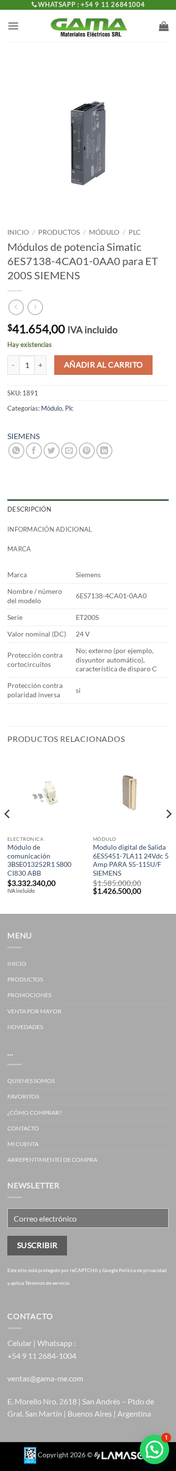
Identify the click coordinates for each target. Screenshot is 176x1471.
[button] (13, 26)
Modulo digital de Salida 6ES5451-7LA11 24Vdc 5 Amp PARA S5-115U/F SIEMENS (131, 860)
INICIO (16, 963)
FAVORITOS (23, 1096)
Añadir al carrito (103, 364)
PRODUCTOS (59, 232)
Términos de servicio (47, 1283)
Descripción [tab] (29, 509)
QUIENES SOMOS (31, 1080)
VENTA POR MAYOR (34, 1011)
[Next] (168, 833)
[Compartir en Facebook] (34, 450)
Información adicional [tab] (49, 529)
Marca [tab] (19, 549)
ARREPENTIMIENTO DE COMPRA (52, 1159)
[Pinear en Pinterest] (87, 450)
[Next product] (15, 307)
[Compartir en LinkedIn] (104, 450)
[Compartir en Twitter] (52, 450)
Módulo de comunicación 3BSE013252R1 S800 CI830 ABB (39, 860)
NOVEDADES (25, 1026)
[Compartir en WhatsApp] (16, 450)
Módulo (104, 232)
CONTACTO (23, 1128)
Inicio (18, 232)
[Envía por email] (69, 450)
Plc (135, 232)
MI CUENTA (23, 1144)
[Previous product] (35, 307)
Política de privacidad (143, 1270)
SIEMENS (23, 436)
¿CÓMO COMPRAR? (34, 1112)
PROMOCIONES (29, 995)
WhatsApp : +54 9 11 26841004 (91, 4)
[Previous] (8, 833)
